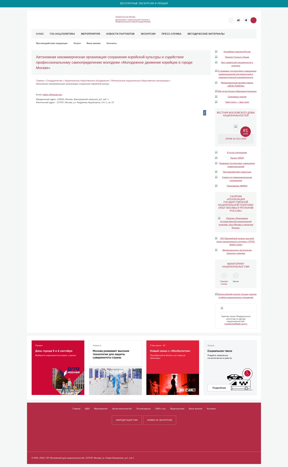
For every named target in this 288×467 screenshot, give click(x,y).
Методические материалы (206, 34)
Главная (76, 408)
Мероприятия (90, 34)
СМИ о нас (160, 408)
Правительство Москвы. (126, 17)
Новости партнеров (120, 34)
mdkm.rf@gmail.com (52, 94)
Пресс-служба (172, 34)
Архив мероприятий (122, 408)
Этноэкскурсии (143, 408)
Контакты (112, 43)
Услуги (77, 43)
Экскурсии (148, 34)
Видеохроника (177, 408)
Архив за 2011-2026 (235, 139)
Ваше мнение (94, 43)
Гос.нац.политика (62, 34)
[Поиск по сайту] (253, 20)
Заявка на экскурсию (159, 420)
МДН (87, 408)
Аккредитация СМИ (127, 420)
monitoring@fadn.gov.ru (235, 324)
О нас (40, 34)
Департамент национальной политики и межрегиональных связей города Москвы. (133, 21)
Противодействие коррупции (52, 43)
